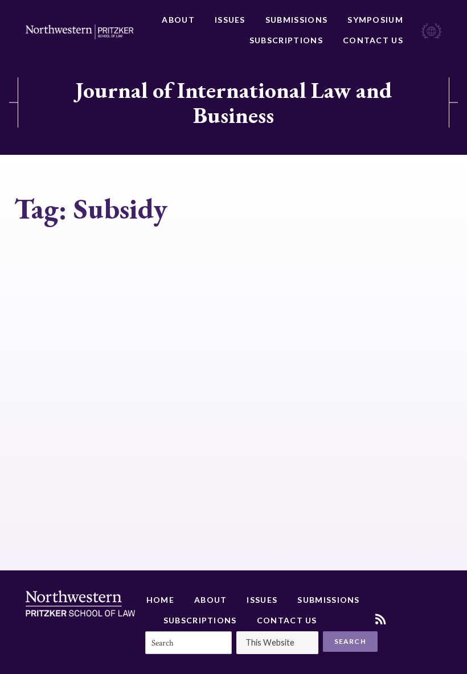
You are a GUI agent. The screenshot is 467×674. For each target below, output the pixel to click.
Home (160, 600)
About (178, 19)
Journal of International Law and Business (233, 102)
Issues (230, 19)
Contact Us (373, 40)
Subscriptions (286, 40)
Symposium (375, 19)
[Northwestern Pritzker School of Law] (79, 32)
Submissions (296, 19)
